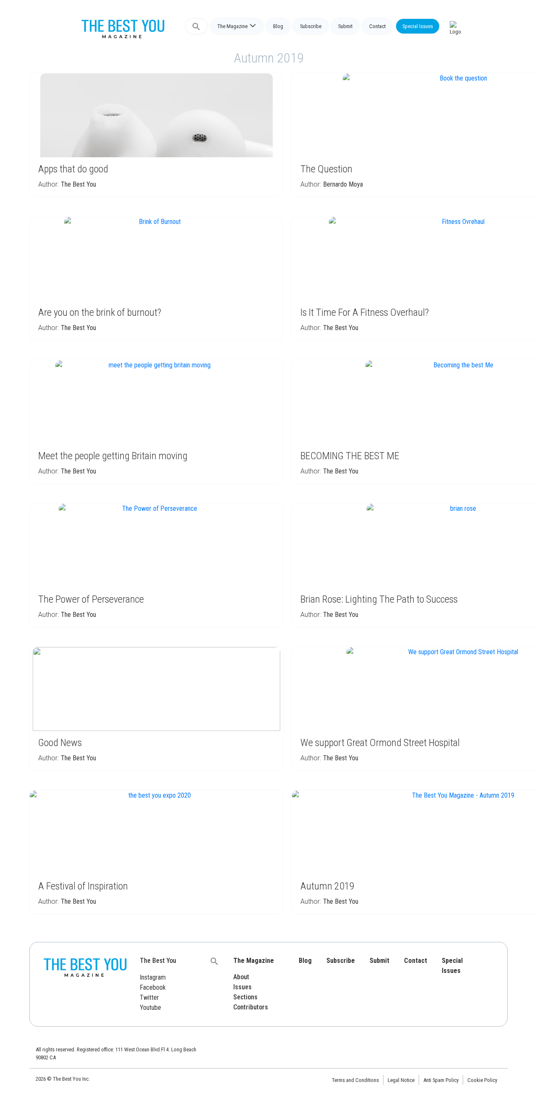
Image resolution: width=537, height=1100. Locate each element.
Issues (242, 987)
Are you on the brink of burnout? (99, 312)
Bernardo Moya (343, 184)
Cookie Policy (482, 1080)
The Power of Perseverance (91, 599)
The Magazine (232, 26)
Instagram (153, 977)
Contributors (250, 1007)
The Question (326, 169)
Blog (278, 26)
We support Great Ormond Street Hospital (380, 743)
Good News (60, 743)
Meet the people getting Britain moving (113, 456)
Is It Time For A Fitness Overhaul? (364, 312)
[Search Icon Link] (196, 26)
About (241, 977)
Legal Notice (401, 1080)
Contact (377, 26)
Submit (345, 26)
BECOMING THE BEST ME (349, 456)
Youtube (150, 1008)
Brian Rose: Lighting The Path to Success (379, 599)
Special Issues (417, 26)
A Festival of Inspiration (83, 886)
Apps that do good (73, 169)
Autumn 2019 (327, 886)
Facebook (153, 987)
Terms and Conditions (355, 1080)
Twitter (149, 997)
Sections (245, 997)
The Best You (78, 184)
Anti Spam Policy (441, 1080)
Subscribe (310, 26)
